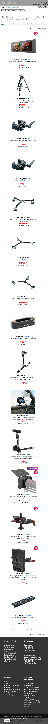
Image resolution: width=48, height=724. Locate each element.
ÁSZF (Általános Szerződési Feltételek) (31, 700)
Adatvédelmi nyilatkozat (32, 703)
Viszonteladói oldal (10, 659)
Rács (11, 17)
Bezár (7, 720)
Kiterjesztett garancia (10, 695)
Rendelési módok (9, 645)
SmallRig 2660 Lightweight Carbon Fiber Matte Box (23, 496)
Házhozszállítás (9, 655)
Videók (6, 683)
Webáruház (5, 7)
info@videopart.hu (30, 651)
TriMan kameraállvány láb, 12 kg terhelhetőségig (23, 101)
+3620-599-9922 (43, 8)
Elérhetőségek (28, 685)
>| (2, 26)
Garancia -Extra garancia (32, 687)
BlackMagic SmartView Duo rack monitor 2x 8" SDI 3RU (23, 61)
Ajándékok (7, 661)
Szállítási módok (29, 695)
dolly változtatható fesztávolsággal (23, 297)
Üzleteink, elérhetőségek (40, 4)
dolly (23, 258)
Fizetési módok (9, 647)
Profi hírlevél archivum (31, 689)
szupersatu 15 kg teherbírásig (23, 179)
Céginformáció (28, 683)
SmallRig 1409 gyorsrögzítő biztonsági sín (23, 337)
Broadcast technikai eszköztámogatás (10, 692)
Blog (5, 681)
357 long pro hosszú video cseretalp (23, 616)
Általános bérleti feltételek (12, 689)
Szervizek (27, 705)
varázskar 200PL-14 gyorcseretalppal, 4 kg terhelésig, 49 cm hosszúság (23, 377)
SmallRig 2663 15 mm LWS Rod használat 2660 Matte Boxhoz (23, 536)
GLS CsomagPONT (10, 657)
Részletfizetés (8, 649)
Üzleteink (27, 707)
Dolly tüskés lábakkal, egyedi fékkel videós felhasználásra (23, 219)
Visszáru (27, 697)
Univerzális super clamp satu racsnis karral (23, 139)
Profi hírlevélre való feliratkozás (30, 692)
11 (39, 23)
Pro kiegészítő (14, 7)
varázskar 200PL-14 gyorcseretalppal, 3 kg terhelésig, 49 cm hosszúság (23, 456)
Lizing (5, 651)
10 (35, 23)
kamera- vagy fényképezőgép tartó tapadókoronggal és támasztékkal (23, 417)
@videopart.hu (31, 663)
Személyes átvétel (10, 653)
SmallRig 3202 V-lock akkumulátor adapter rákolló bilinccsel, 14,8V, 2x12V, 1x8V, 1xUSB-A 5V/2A (23, 576)
